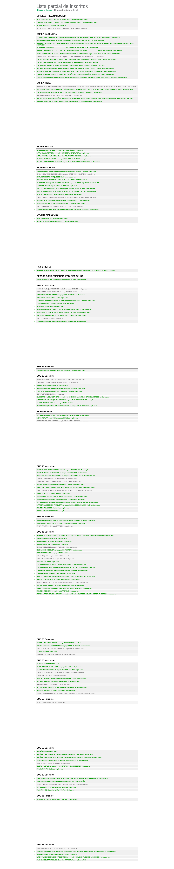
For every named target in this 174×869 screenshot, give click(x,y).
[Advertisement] (87, 122)
